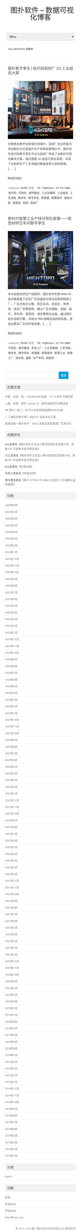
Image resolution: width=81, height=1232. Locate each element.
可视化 (22, 192)
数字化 (22, 197)
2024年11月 (12, 646)
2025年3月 (11, 619)
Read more (15, 178)
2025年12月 (12, 558)
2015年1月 (11, 1081)
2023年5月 (11, 766)
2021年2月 (11, 947)
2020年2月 (11, 988)
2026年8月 (11, 505)
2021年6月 (11, 921)
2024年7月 (11, 672)
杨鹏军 (9, 473)
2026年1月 (11, 552)
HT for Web (63, 187)
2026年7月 (11, 511)
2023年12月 (12, 719)
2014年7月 (11, 1122)
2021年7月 (11, 914)
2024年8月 (11, 666)
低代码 (12, 192)
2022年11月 (12, 806)
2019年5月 (11, 994)
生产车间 (38, 357)
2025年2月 (11, 625)
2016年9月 (11, 1041)
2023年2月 (11, 786)
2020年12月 (12, 961)
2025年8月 (11, 585)
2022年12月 (12, 800)
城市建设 (34, 192)
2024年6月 (11, 679)
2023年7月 (11, 753)
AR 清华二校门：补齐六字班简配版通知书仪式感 (34, 410)
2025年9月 (11, 578)
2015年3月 (11, 1068)
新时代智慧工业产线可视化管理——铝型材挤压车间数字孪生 (39, 220)
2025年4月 (11, 612)
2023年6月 (11, 759)
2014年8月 (11, 1115)
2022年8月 (11, 827)
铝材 (25, 202)
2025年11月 (12, 565)
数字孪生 (33, 197)
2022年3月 (11, 860)
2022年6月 (11, 840)
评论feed (10, 1210)
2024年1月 (11, 713)
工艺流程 (65, 347)
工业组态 (62, 192)
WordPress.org (14, 1217)
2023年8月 (11, 746)
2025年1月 (11, 632)
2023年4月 (11, 773)
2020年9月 (11, 981)
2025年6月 (11, 599)
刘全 (7, 455)
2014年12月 (12, 1088)
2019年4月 (11, 1001)
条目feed (10, 1204)
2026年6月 (11, 518)
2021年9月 (11, 900)
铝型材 (17, 202)
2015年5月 (11, 1061)
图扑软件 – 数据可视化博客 (42, 13)
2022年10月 (12, 813)
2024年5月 (11, 686)
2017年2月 (11, 1034)
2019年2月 (11, 1008)
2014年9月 (11, 1108)
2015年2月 (11, 1075)
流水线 (19, 357)
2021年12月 (12, 880)
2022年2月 (11, 867)
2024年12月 (12, 639)
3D (38, 187)
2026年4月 (11, 531)
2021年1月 (11, 954)
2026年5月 (11, 525)
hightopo (48, 187)
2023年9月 (11, 739)
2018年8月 (11, 1021)
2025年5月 (11, 605)
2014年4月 (11, 1142)
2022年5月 (11, 847)
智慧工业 (59, 352)
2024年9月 (11, 659)
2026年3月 (11, 538)
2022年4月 (11, 853)
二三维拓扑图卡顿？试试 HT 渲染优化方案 (30, 416)
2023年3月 (11, 780)
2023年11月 (12, 726)
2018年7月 (11, 1028)
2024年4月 (11, 692)
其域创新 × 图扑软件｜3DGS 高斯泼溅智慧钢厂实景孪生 (38, 423)
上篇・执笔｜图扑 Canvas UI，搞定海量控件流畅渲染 (36, 403)
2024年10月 (12, 652)
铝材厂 (34, 202)
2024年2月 (11, 706)
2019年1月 (11, 1014)
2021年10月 (12, 894)
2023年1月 (11, 793)
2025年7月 (11, 592)
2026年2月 (11, 545)
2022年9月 (11, 820)
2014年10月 (12, 1102)
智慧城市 (56, 197)
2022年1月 (11, 874)
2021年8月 (11, 907)
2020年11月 (12, 967)
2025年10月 (12, 572)
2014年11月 (12, 1095)
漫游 (28, 357)
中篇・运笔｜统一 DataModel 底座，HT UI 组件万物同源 (39, 396)
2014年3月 (11, 1149)
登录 (7, 1197)
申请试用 (25, 466)
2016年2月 (11, 1055)
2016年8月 (11, 1048)
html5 (24, 187)
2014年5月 (11, 1135)
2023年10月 (12, 733)
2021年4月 (11, 934)
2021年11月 (12, 887)
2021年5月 (11, 927)
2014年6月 (11, 1128)
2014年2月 (11, 1155)
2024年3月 (11, 699)
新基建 (45, 197)
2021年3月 (11, 941)
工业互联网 (48, 192)
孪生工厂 (36, 347)
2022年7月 (11, 833)
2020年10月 (12, 974)
